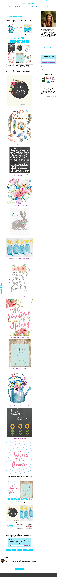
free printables (11, 534)
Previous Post (4, 566)
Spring (27, 17)
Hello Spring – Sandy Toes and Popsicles (20, 107)
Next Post (36, 566)
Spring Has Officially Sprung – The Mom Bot (19, 368)
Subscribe (27, 545)
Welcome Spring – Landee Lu (20, 235)
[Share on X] (14, 550)
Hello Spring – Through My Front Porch (19, 438)
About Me (43, 576)
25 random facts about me (49, 40)
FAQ (46, 576)
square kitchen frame (21, 67)
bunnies (7, 66)
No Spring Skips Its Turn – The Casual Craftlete (20, 205)
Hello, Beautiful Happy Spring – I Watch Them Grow (20, 337)
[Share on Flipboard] (1, 291)
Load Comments (19, 568)
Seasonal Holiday (22, 17)
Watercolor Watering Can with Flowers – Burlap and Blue (20, 405)
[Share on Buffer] (25, 550)
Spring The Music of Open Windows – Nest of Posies (20, 144)
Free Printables (12, 17)
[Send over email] (30, 550)
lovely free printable (23, 69)
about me (25, 563)
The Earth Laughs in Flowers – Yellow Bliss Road (19, 296)
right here (11, 70)
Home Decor (17, 17)
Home (39, 576)
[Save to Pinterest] (19, 550)
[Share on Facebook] (8, 550)
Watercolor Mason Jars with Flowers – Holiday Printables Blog (19, 258)
